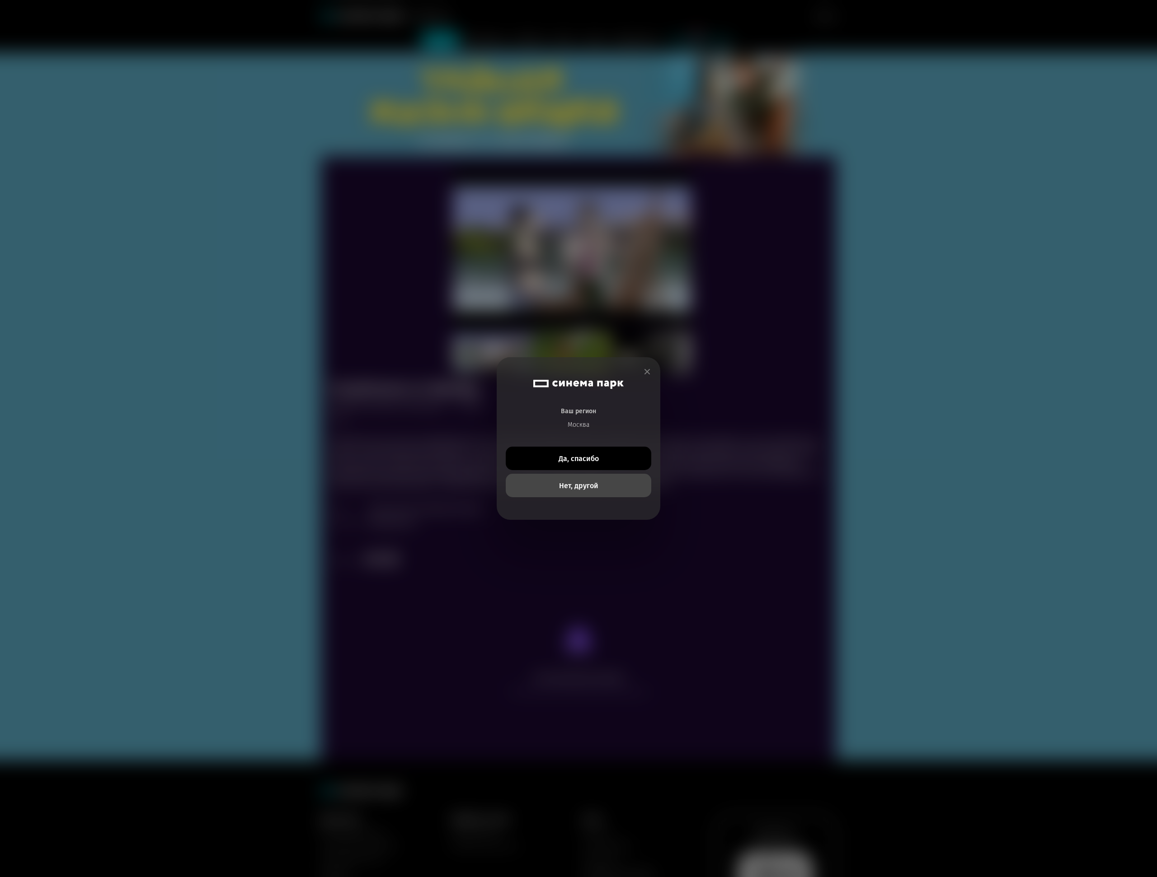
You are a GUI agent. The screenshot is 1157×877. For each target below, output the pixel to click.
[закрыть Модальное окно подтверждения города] (647, 372)
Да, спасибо (579, 458)
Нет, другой (578, 485)
